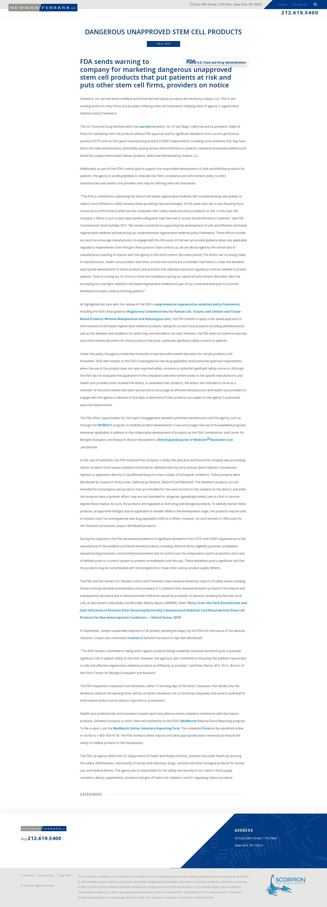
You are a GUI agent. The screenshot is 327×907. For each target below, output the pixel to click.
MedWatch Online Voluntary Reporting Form (146, 728)
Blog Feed (64, 875)
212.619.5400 (299, 13)
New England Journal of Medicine (182, 440)
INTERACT (105, 425)
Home (283, 5)
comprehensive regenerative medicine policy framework (196, 304)
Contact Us (299, 5)
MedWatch (189, 721)
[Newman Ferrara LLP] (43, 7)
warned (145, 127)
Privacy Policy (46, 875)
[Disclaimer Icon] (220, 440)
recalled (133, 638)
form (206, 728)
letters (128, 176)
